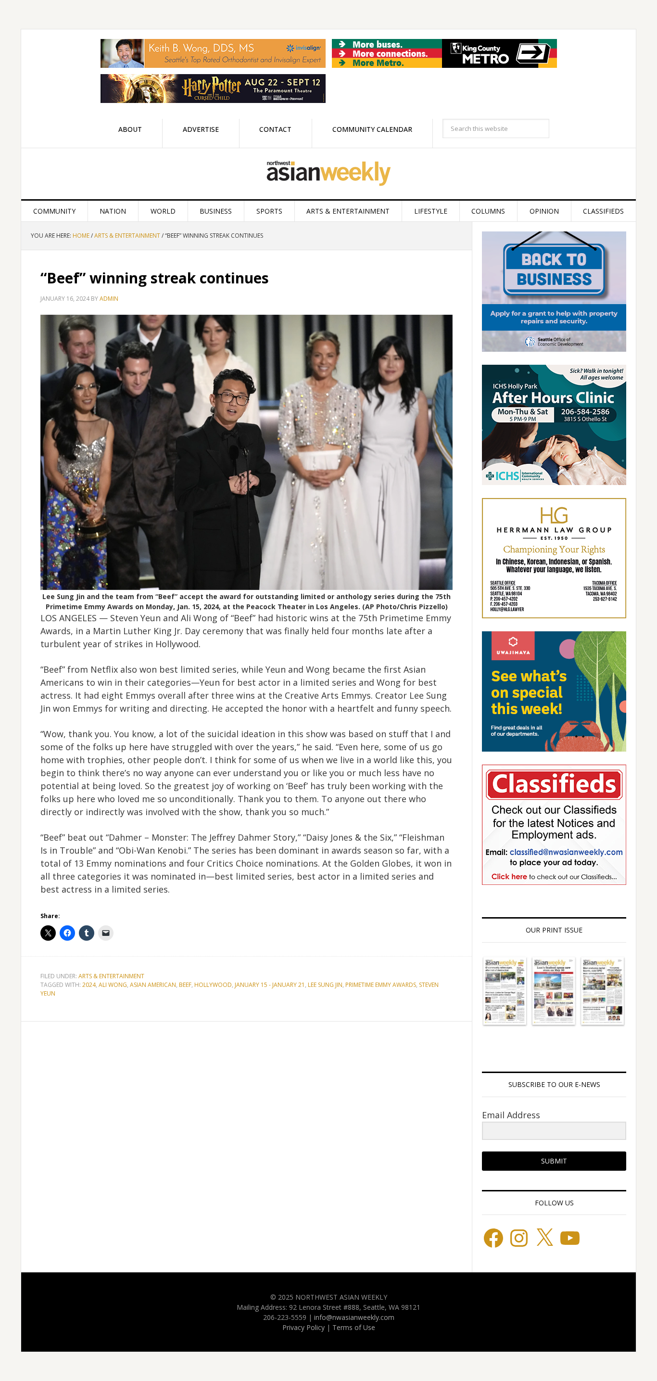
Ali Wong (113, 985)
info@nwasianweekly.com (354, 1317)
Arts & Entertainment (111, 976)
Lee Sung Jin (325, 985)
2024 (89, 985)
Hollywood (213, 985)
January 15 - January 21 (270, 985)
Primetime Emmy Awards (380, 985)
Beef (185, 985)
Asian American (153, 985)
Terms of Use (353, 1327)
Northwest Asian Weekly (328, 173)
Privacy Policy (303, 1327)
